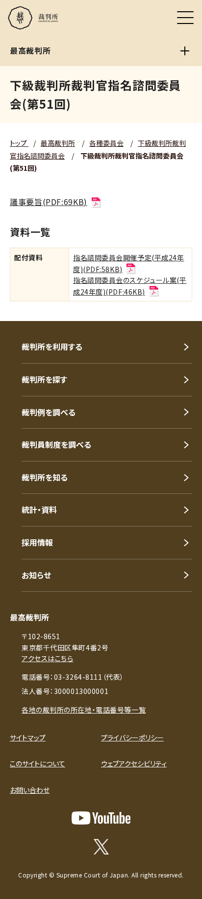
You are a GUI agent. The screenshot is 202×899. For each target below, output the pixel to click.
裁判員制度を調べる (56, 444)
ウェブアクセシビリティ (134, 763)
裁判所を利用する (52, 346)
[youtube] (101, 818)
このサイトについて (37, 763)
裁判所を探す (44, 379)
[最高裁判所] (184, 51)
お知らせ (36, 575)
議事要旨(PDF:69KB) (48, 201)
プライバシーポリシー (132, 737)
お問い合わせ (30, 790)
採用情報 (37, 542)
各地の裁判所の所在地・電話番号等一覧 (84, 710)
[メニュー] (185, 17)
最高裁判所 (58, 143)
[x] (101, 846)
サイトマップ (28, 737)
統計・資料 (39, 509)
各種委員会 (106, 143)
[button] (181, 308)
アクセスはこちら (47, 658)
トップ (19, 143)
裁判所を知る (45, 477)
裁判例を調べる (49, 412)
